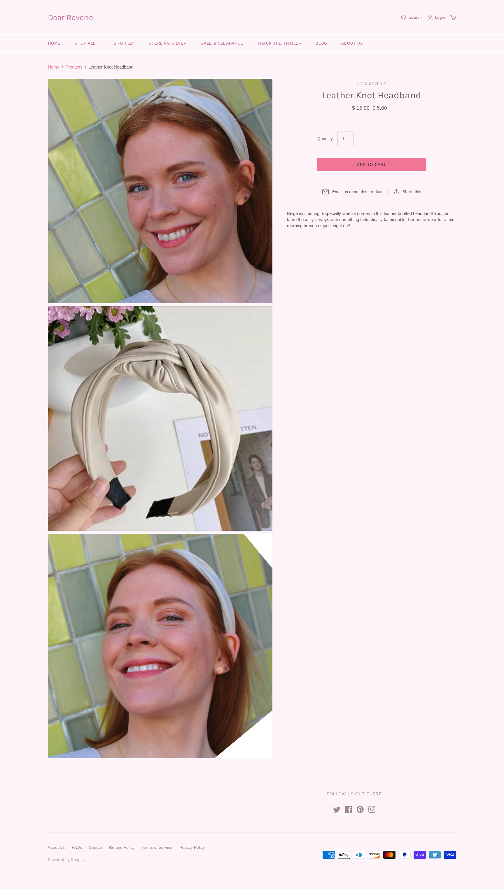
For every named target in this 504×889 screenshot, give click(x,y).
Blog (321, 43)
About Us (352, 43)
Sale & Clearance (222, 43)
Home (54, 43)
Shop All (85, 43)
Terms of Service (156, 847)
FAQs (77, 847)
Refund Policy (121, 847)
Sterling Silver (168, 43)
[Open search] (404, 17)
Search (415, 17)
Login (440, 17)
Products (74, 66)
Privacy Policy (192, 847)
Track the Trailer (280, 43)
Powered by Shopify (66, 859)
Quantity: (325, 138)
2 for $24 (124, 43)
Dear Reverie (70, 17)
